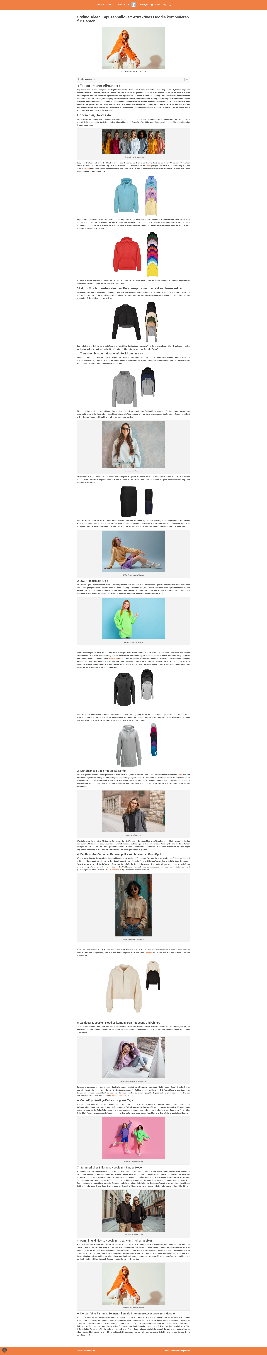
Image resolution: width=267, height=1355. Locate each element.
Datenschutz (175, 1351)
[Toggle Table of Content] (185, 79)
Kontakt (166, 1351)
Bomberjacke (115, 870)
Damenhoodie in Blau (118, 1096)
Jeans (148, 166)
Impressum (185, 1351)
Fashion (100, 5)
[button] (4, 1350)
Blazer (180, 775)
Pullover (87, 169)
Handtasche (113, 659)
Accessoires (122, 5)
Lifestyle (143, 5)
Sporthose (149, 953)
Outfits (110, 5)
